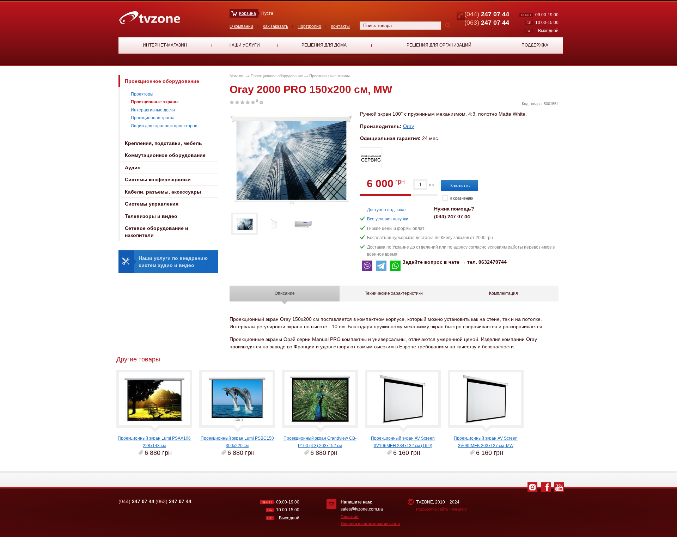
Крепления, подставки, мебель (163, 143)
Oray (408, 126)
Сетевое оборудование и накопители (156, 231)
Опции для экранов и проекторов (164, 125)
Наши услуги (244, 45)
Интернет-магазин (165, 45)
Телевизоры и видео (151, 216)
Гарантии (350, 516)
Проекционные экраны (154, 101)
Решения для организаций (439, 45)
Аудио (133, 167)
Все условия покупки (387, 218)
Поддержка (535, 45)
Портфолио (309, 26)
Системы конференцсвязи (158, 179)
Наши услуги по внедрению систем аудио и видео (173, 261)
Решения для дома (324, 45)
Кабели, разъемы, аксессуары (163, 192)
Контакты (340, 26)
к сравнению (461, 198)
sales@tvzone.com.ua (362, 509)
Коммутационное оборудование (165, 155)
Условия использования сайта (370, 523)
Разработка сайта (432, 509)
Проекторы (142, 94)
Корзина (247, 13)
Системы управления (151, 204)
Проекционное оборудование (162, 81)
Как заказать (275, 26)
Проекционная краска (153, 117)
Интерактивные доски (153, 110)
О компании (241, 26)
